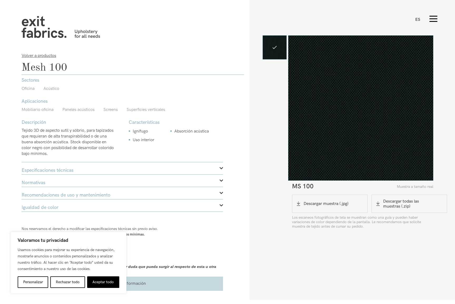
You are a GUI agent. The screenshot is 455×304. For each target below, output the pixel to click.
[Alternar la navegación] (429, 19)
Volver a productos (39, 55)
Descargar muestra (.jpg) (326, 203)
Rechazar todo (68, 282)
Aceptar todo (103, 282)
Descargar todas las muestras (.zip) (401, 204)
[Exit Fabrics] (61, 24)
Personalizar (33, 282)
